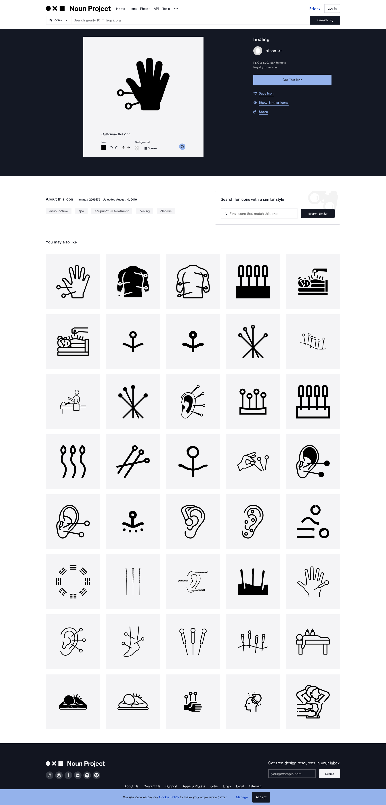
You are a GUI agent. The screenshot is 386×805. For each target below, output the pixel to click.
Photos (145, 9)
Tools (166, 9)
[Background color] (137, 148)
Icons (132, 9)
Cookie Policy (169, 797)
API (156, 9)
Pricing (315, 8)
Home (120, 9)
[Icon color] (103, 147)
